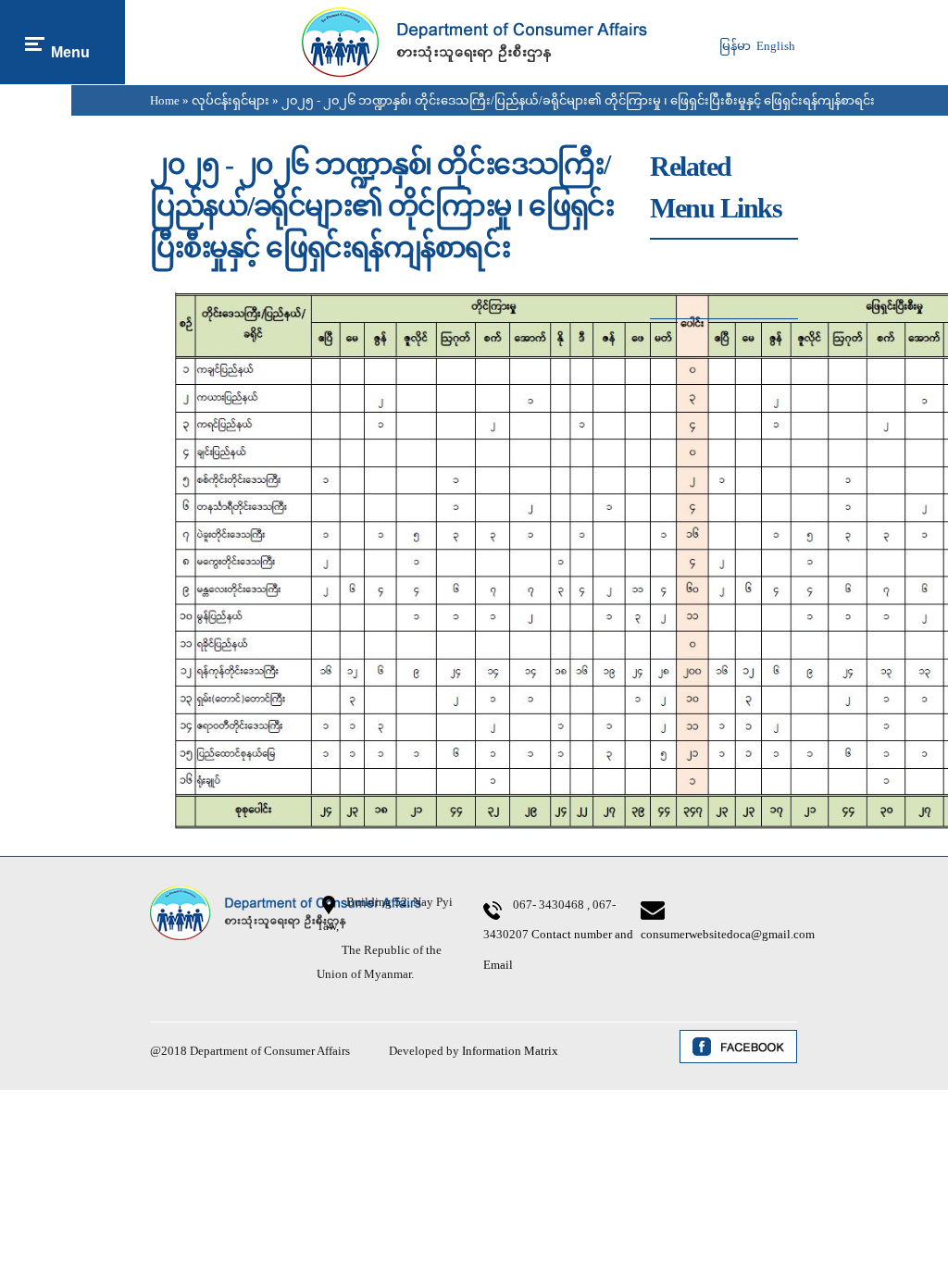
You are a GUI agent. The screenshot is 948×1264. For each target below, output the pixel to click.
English (775, 46)
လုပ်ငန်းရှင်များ (230, 100)
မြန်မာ (735, 46)
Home (165, 100)
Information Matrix (510, 1051)
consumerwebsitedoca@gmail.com (728, 934)
